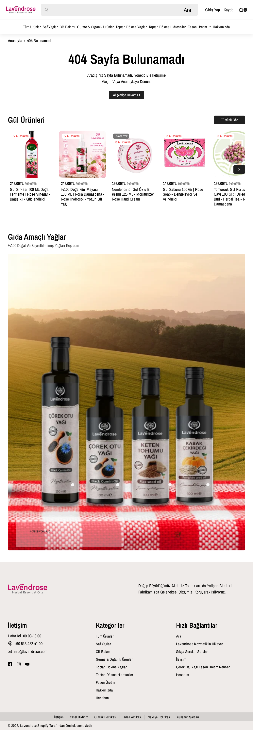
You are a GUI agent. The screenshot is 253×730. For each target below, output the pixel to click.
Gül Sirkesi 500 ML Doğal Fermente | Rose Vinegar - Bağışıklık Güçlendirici (30, 194)
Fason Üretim (197, 26)
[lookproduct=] (72, 484)
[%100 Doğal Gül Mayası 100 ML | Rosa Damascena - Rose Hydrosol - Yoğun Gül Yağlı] (82, 154)
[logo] (27, 589)
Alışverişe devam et (126, 94)
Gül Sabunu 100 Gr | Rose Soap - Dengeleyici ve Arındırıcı (183, 194)
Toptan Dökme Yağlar (111, 667)
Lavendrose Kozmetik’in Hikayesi (200, 643)
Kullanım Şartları (188, 717)
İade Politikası (132, 717)
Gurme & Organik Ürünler (114, 659)
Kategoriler (110, 625)
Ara (178, 636)
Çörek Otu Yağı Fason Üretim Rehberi (203, 667)
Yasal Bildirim (79, 717)
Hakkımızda (104, 690)
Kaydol (229, 9)
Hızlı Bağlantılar (196, 625)
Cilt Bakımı (103, 651)
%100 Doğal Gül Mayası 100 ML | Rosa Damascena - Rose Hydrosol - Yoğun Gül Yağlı (82, 196)
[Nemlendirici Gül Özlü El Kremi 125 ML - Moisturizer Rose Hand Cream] (133, 154)
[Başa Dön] (243, 716)
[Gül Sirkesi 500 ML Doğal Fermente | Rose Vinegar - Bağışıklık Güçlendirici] (31, 154)
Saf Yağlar (103, 643)
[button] (243, 9)
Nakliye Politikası (159, 717)
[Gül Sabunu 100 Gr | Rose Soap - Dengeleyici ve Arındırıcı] (184, 154)
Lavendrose (28, 725)
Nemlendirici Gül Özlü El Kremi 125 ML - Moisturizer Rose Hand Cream (133, 194)
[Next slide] (239, 169)
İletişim (17, 625)
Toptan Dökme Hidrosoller (114, 674)
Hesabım (102, 697)
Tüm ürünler (104, 636)
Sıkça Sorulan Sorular (192, 651)
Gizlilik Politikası (105, 717)
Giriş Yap (212, 9)
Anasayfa (15, 40)
